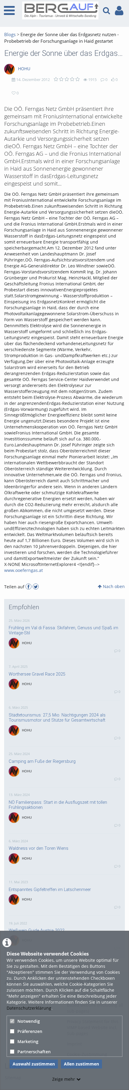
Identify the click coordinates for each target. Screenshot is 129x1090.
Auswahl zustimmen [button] (34, 1064)
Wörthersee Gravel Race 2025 (37, 674)
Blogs (10, 34)
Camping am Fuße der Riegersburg (42, 761)
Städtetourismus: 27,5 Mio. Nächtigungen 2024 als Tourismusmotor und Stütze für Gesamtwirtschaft (57, 717)
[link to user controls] (119, 10)
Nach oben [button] (113, 586)
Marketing (27, 1041)
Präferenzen (29, 1031)
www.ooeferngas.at (23, 570)
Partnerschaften (34, 1051)
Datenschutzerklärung (29, 1008)
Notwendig (28, 1021)
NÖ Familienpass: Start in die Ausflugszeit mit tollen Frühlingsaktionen (58, 805)
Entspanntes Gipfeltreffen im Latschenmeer (50, 889)
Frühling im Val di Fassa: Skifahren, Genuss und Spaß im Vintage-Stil (63, 630)
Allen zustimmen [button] (81, 1064)
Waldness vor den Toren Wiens (38, 848)
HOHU (24, 68)
